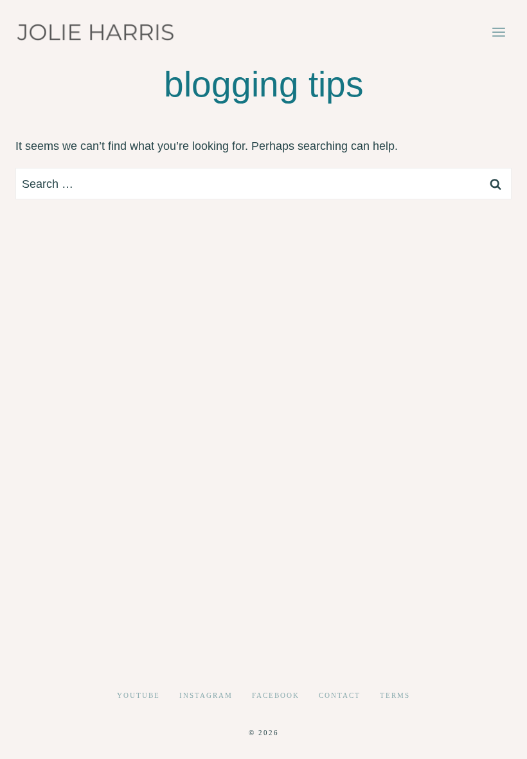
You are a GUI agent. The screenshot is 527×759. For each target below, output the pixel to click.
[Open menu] (498, 32)
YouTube (138, 695)
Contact (340, 695)
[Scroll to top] (494, 739)
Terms (395, 695)
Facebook (275, 695)
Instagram (206, 695)
